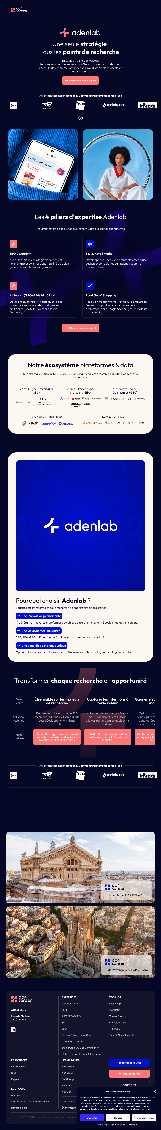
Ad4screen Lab (117, 1022)
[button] (154, 1091)
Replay (15, 1079)
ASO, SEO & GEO (71, 1016)
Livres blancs (18, 1066)
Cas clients (68, 1101)
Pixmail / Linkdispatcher (122, 1035)
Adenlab (66, 1091)
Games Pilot (116, 1016)
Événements (69, 1107)
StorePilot (114, 1009)
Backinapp (115, 1003)
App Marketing (70, 1003)
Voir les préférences (144, 1117)
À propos (16, 1095)
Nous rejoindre (19, 1107)
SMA (64, 1028)
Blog (13, 1072)
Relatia (66, 1085)
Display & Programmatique (77, 1035)
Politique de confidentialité (126, 1125)
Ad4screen (68, 1066)
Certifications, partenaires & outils (30, 1101)
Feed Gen (114, 1028)
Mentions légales (75, 1117)
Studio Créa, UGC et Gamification (80, 1047)
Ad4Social (67, 1072)
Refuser (118, 1117)
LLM (64, 1009)
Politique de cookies (105, 1125)
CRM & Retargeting (72, 1041)
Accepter (92, 1117)
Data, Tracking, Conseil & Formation (82, 1053)
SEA (64, 1022)
